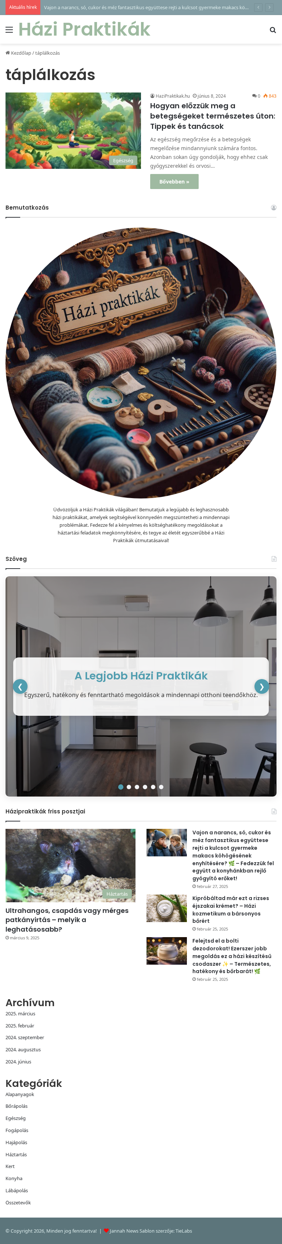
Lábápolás (17, 1190)
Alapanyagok (20, 1094)
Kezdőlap (20, 53)
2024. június (18, 1061)
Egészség (16, 1118)
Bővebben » (174, 181)
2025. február (20, 1025)
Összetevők (18, 1202)
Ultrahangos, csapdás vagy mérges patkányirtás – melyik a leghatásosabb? (67, 919)
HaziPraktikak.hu (173, 96)
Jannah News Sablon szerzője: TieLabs (151, 1230)
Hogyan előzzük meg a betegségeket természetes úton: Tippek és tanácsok (212, 116)
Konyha (14, 1178)
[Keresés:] (272, 32)
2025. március (20, 1013)
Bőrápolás (17, 1106)
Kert (10, 1166)
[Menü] (9, 32)
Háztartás (16, 1154)
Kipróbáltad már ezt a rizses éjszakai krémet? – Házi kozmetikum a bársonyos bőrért (230, 910)
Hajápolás (16, 1142)
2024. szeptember (25, 1037)
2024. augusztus (23, 1049)
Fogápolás (17, 1130)
